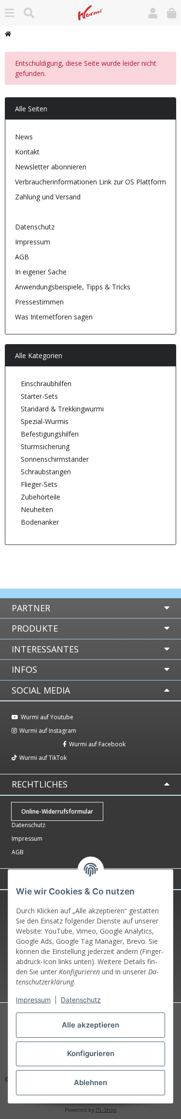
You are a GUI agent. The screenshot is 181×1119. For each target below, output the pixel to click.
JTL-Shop (106, 1109)
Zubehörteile (39, 496)
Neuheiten (36, 509)
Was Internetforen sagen (54, 316)
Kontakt (27, 151)
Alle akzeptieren (90, 1024)
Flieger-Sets (38, 484)
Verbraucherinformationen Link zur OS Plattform (90, 181)
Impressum (33, 1000)
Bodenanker (39, 522)
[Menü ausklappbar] (9, 13)
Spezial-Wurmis (44, 421)
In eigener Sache (41, 271)
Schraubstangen (45, 471)
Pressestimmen (39, 301)
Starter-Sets (38, 396)
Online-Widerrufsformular (69, 211)
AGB (22, 256)
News (24, 136)
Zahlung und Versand (48, 196)
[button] (152, 13)
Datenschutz (81, 1000)
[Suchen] (29, 13)
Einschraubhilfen (45, 383)
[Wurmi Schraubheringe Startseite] (90, 11)
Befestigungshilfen (49, 434)
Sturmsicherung (44, 446)
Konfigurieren (90, 1053)
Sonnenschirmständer (54, 459)
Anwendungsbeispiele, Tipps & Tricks (72, 286)
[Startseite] (8, 34)
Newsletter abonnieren (50, 166)
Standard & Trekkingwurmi (61, 408)
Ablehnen (90, 1082)
